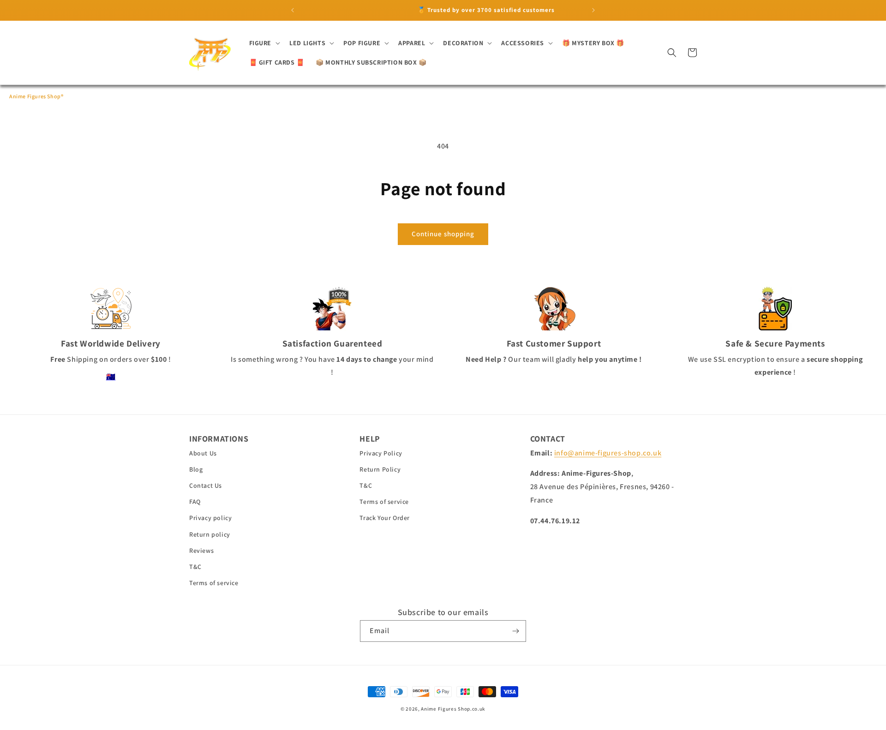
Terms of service (214, 583)
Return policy (209, 534)
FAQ (195, 501)
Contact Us (205, 485)
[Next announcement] (593, 10)
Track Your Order (384, 518)
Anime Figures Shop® (36, 96)
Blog (196, 469)
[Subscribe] (515, 631)
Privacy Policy (380, 453)
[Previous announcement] (292, 10)
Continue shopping (443, 233)
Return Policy (380, 469)
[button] (264, 43)
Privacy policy (210, 518)
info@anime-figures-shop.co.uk (607, 453)
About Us (203, 453)
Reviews (201, 550)
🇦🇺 (111, 377)
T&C (195, 566)
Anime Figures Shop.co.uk (453, 709)
